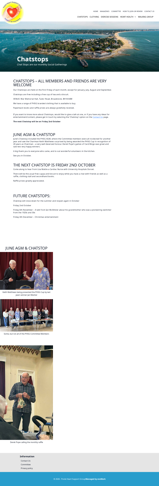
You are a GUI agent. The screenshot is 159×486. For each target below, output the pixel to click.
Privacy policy (27, 468)
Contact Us (149, 11)
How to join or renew (132, 11)
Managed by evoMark (96, 479)
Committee (116, 11)
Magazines (104, 11)
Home (95, 11)
